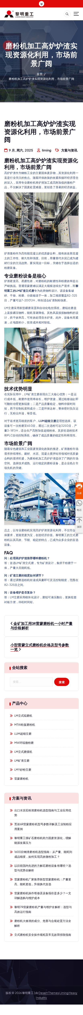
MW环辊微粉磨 (24, 742)
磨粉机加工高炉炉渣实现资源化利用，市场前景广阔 (41, 78)
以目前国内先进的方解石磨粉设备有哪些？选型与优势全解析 (42, 868)
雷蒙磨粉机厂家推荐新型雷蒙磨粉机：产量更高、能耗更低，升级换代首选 (42, 881)
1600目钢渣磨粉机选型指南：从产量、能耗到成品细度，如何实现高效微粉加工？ (43, 854)
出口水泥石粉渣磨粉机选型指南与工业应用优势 (42, 812)
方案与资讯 (69, 150)
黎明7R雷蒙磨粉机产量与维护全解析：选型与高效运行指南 (43, 909)
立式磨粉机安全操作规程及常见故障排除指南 (42, 934)
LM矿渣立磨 (22, 760)
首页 (39, 74)
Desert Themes (48, 993)
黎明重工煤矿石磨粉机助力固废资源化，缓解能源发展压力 (42, 840)
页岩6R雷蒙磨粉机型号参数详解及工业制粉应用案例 (43, 826)
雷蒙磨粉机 (21, 778)
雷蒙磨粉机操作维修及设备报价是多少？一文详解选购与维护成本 (42, 895)
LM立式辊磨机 (23, 715)
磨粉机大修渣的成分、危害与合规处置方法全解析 (42, 923)
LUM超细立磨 (23, 733)
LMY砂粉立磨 (22, 769)
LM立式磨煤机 (23, 751)
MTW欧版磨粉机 (24, 724)
